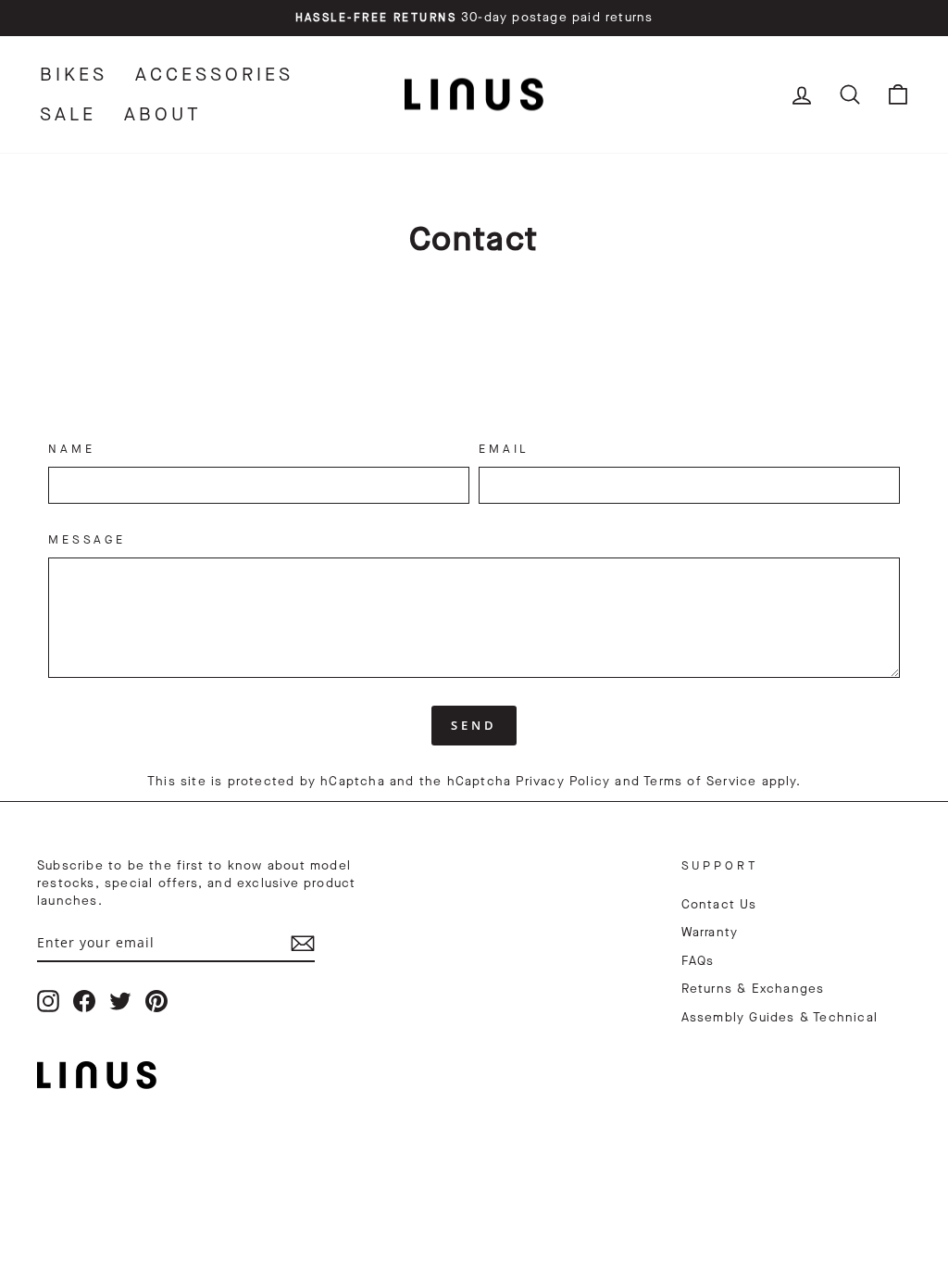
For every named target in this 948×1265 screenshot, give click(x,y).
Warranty (710, 932)
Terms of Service (699, 781)
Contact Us (719, 904)
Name (71, 449)
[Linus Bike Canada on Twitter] (120, 1001)
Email (504, 449)
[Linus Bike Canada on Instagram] (48, 1001)
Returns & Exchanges (753, 989)
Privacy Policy (563, 781)
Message (87, 539)
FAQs (698, 961)
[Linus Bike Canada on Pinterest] (156, 1001)
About (163, 114)
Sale (68, 114)
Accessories (214, 74)
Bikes (73, 74)
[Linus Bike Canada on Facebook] (84, 1001)
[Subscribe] (303, 943)
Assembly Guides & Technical (779, 1017)
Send (474, 725)
